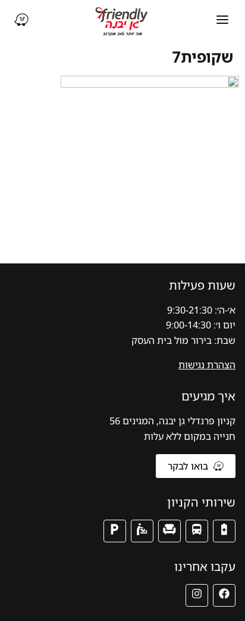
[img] (224, 531)
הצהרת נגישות (206, 364)
